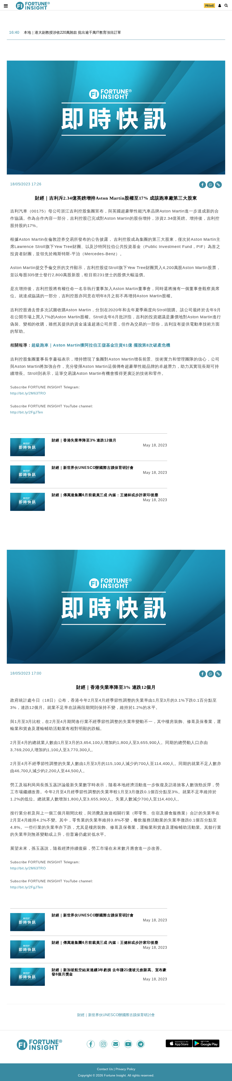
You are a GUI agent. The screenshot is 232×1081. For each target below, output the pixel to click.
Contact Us (105, 1069)
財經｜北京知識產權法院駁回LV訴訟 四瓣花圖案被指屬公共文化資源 (79, 32)
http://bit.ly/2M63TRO (28, 393)
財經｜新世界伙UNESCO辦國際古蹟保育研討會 (93, 468)
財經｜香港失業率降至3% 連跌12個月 (84, 440)
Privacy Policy (125, 1069)
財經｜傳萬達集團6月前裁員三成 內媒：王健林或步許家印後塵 (105, 495)
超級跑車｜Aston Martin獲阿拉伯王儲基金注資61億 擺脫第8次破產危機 (100, 345)
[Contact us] (116, 1044)
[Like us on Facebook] (91, 1044)
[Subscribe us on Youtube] (128, 1044)
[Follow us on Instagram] (103, 1044)
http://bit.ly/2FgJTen (26, 412)
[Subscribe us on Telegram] (141, 1044)
